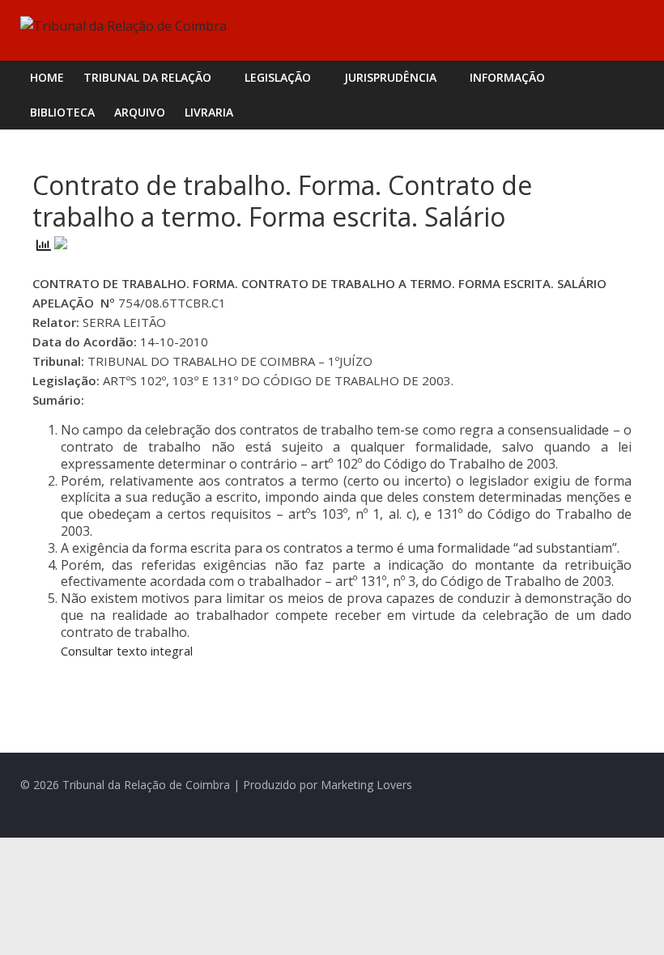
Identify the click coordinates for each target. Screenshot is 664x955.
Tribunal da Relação (147, 77)
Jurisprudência (390, 77)
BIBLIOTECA (62, 112)
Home (47, 77)
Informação (507, 77)
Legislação (278, 77)
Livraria (209, 112)
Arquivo (139, 112)
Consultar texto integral (127, 651)
